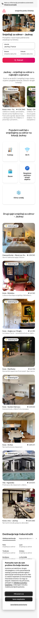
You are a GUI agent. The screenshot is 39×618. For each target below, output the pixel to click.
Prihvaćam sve (19, 594)
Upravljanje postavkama (18, 605)
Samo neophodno (19, 599)
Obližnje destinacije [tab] (9, 538)
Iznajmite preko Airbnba (24, 11)
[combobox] (18, 46)
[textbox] (10, 54)
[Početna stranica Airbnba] (4, 11)
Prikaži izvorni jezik (10, 5)
